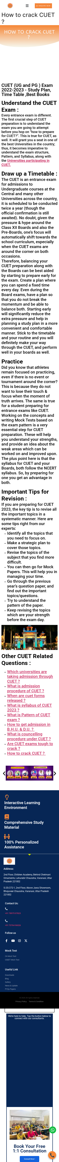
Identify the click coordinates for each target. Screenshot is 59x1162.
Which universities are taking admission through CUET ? (30, 676)
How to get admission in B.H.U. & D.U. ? (28, 727)
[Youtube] (12, 940)
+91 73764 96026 (13, 925)
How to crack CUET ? (26, 753)
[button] (27, 5)
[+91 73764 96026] (6, 921)
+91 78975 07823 (13, 913)
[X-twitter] (25, 940)
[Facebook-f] (6, 940)
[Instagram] (19, 940)
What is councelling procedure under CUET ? (29, 736)
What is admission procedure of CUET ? (25, 688)
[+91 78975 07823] (6, 909)
